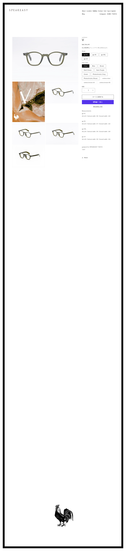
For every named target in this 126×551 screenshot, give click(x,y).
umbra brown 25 (90, 83)
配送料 (87, 47)
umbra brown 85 (106, 83)
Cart (105, 11)
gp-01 (86, 54)
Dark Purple (100, 70)
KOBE (109, 14)
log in (109, 11)
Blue (93, 66)
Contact (100, 11)
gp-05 (94, 54)
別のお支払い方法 (97, 106)
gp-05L (103, 54)
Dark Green (88, 70)
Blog (83, 14)
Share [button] (86, 157)
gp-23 (86, 58)
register (113, 11)
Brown (102, 66)
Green (86, 74)
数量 (83, 86)
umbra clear (107, 79)
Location (89, 11)
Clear (85, 66)
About (84, 11)
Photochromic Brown (91, 78)
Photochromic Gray (99, 74)
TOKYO (114, 14)
